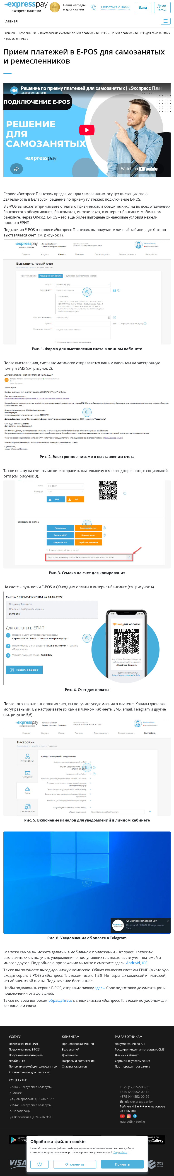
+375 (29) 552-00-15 (134, 1092)
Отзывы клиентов (74, 1066)
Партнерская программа (132, 1066)
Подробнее (120, 1152)
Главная (10, 21)
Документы (70, 1055)
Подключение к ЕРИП (24, 1044)
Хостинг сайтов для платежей (29, 1072)
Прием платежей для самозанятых (33, 1066)
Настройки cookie (132, 1122)
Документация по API (130, 1044)
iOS (144, 962)
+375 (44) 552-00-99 (134, 1096)
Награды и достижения (78, 1061)
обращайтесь (60, 1000)
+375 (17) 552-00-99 (134, 1087)
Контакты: (18, 1080)
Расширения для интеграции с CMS (139, 1049)
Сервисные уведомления (132, 1061)
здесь (99, 987)
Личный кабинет (127, 1055)
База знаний (70, 1049)
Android (133, 962)
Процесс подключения (78, 1044)
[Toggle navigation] (166, 21)
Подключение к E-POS (24, 1049)
